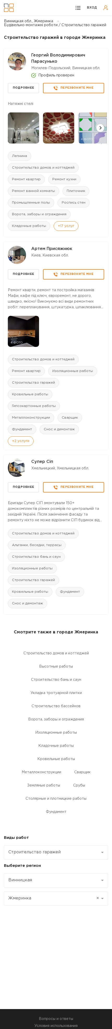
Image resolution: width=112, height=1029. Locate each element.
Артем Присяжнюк (51, 249)
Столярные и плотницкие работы (56, 798)
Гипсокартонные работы (34, 406)
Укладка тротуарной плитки (56, 693)
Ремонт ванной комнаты (33, 191)
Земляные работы (43, 785)
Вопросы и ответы (56, 1018)
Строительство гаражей (33, 382)
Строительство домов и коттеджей (43, 167)
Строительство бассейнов (56, 706)
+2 (20, 441)
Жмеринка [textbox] (53, 898)
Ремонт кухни (64, 179)
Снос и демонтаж (59, 429)
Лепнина (19, 156)
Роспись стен (73, 202)
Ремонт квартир (26, 179)
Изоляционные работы (72, 371)
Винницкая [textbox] (20, 880)
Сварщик (70, 417)
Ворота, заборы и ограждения (39, 214)
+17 (66, 226)
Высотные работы (56, 666)
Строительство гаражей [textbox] (34, 852)
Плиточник (76, 191)
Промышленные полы (31, 202)
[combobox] (56, 852)
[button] (100, 128)
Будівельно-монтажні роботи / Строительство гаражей (55, 25)
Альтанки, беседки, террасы (36, 545)
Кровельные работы (30, 394)
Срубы (79, 785)
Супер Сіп (42, 462)
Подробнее (23, 88)
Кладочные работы (29, 226)
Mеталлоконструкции (31, 417)
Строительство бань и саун (36, 556)
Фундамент (22, 429)
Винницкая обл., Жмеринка (28, 21)
